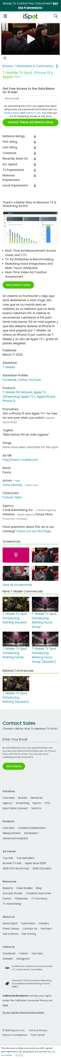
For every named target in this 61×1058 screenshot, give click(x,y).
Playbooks (21, 898)
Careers (44, 923)
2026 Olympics (41, 868)
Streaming (22, 803)
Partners (46, 928)
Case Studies (24, 888)
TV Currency (39, 898)
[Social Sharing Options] (4, 58)
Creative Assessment (31, 828)
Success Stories (12, 893)
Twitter (22, 380)
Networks (36, 798)
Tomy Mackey (12, 485)
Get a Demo (10, 934)
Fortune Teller (12, 497)
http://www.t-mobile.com (20, 460)
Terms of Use (33, 112)
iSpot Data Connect (15, 808)
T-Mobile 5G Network (17, 392)
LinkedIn (8, 959)
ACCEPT (19, 1055)
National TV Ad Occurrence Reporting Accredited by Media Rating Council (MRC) (31, 983)
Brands (22, 798)
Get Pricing (29, 934)
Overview (9, 798)
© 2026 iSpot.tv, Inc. (14, 1030)
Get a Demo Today (18, 285)
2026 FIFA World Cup (16, 868)
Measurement (12, 833)
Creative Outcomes (38, 893)
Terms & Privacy (37, 1030)
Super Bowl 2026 (35, 863)
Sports (37, 803)
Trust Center (37, 1035)
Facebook (9, 380)
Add (17, 480)
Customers (28, 923)
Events (7, 898)
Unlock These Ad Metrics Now (30, 122)
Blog (38, 888)
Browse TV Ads (12, 863)
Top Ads (8, 858)
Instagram (23, 959)
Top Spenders (25, 858)
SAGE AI (36, 808)
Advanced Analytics (15, 838)
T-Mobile (9, 367)
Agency (7, 803)
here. (5, 1005)
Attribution (31, 833)
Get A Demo (13, 766)
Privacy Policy (12, 112)
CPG (47, 803)
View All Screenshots (17, 585)
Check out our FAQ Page (33, 531)
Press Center (11, 928)
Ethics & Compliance (15, 1035)
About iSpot (10, 923)
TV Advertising (12, 904)
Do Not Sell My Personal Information (23, 1012)
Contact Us (30, 928)
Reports (8, 888)
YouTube (35, 380)
